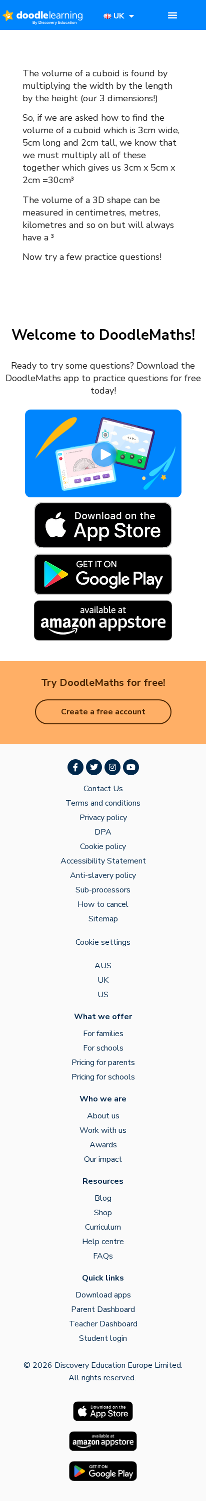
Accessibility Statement (103, 861)
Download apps (103, 1294)
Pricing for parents (103, 1062)
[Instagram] (112, 767)
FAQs (103, 1256)
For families (103, 1033)
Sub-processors (103, 889)
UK (103, 980)
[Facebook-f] (76, 767)
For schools (103, 1048)
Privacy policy (103, 817)
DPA (103, 832)
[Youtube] (131, 767)
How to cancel (103, 904)
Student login (103, 1338)
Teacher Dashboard (103, 1323)
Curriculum (103, 1227)
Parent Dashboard (103, 1309)
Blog (103, 1198)
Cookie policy (103, 846)
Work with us (103, 1130)
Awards (103, 1144)
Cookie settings (103, 942)
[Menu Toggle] (173, 15)
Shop (103, 1212)
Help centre (103, 1241)
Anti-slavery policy (103, 875)
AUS (103, 965)
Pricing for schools (103, 1077)
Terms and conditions (103, 803)
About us (103, 1115)
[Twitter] (94, 767)
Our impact (103, 1159)
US (103, 994)
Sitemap (103, 918)
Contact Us (103, 788)
